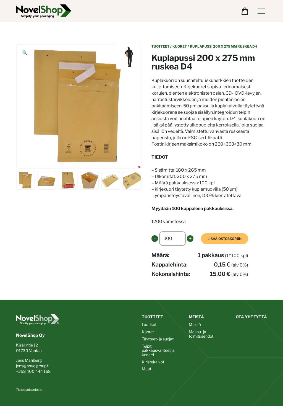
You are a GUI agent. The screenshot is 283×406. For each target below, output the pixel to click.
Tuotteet (160, 46)
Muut (146, 368)
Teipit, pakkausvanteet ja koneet (158, 350)
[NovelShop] (43, 11)
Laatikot (149, 324)
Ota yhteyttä (251, 316)
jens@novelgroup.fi (32, 365)
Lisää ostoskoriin (225, 239)
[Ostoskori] (245, 11)
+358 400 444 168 (33, 371)
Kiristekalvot (153, 362)
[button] (24, 52)
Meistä (196, 316)
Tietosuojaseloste (29, 390)
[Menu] (261, 11)
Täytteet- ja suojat (158, 339)
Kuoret (179, 46)
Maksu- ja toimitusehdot (201, 333)
